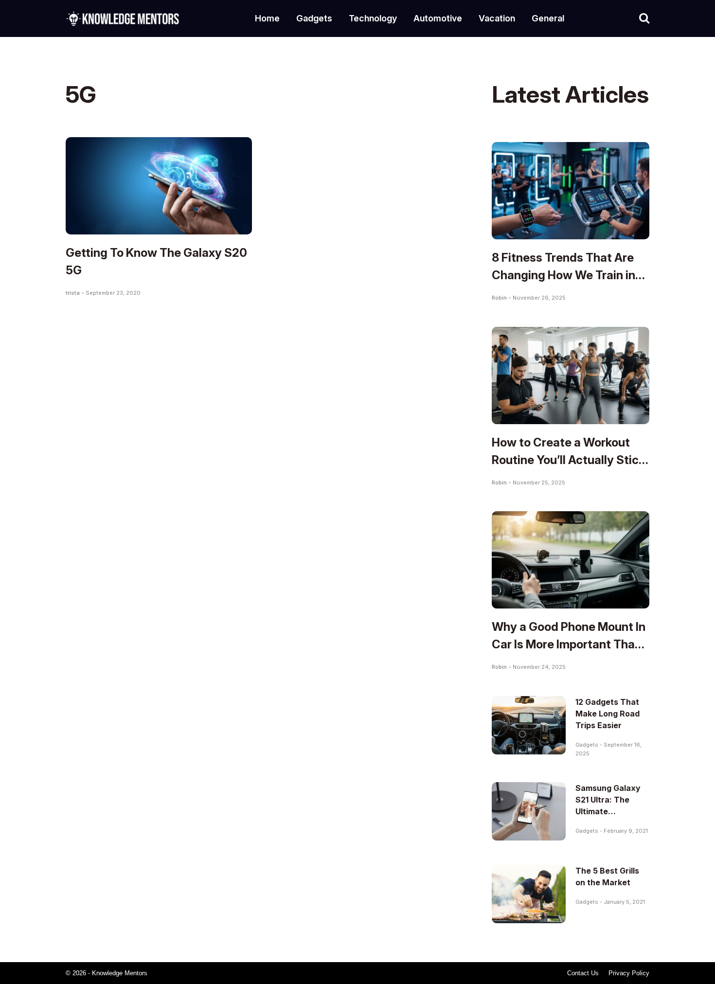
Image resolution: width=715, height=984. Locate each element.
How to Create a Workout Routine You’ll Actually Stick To (568, 459)
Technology (373, 18)
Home (267, 18)
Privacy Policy (628, 973)
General (548, 18)
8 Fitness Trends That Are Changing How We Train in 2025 (563, 275)
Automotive (437, 18)
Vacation (497, 18)
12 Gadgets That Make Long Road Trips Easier (607, 713)
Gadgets (314, 18)
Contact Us (583, 973)
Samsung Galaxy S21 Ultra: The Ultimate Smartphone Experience (608, 811)
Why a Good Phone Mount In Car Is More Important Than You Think (568, 644)
